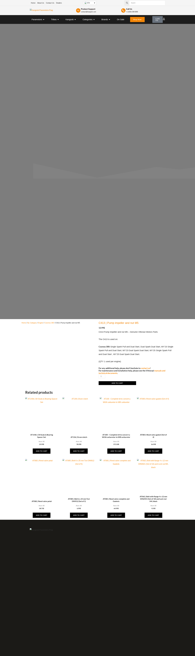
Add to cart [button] (41, 451)
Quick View (41, 430)
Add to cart (117, 383)
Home (24, 323)
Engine (40, 323)
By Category (32, 323)
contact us (145, 368)
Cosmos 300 (49, 323)
